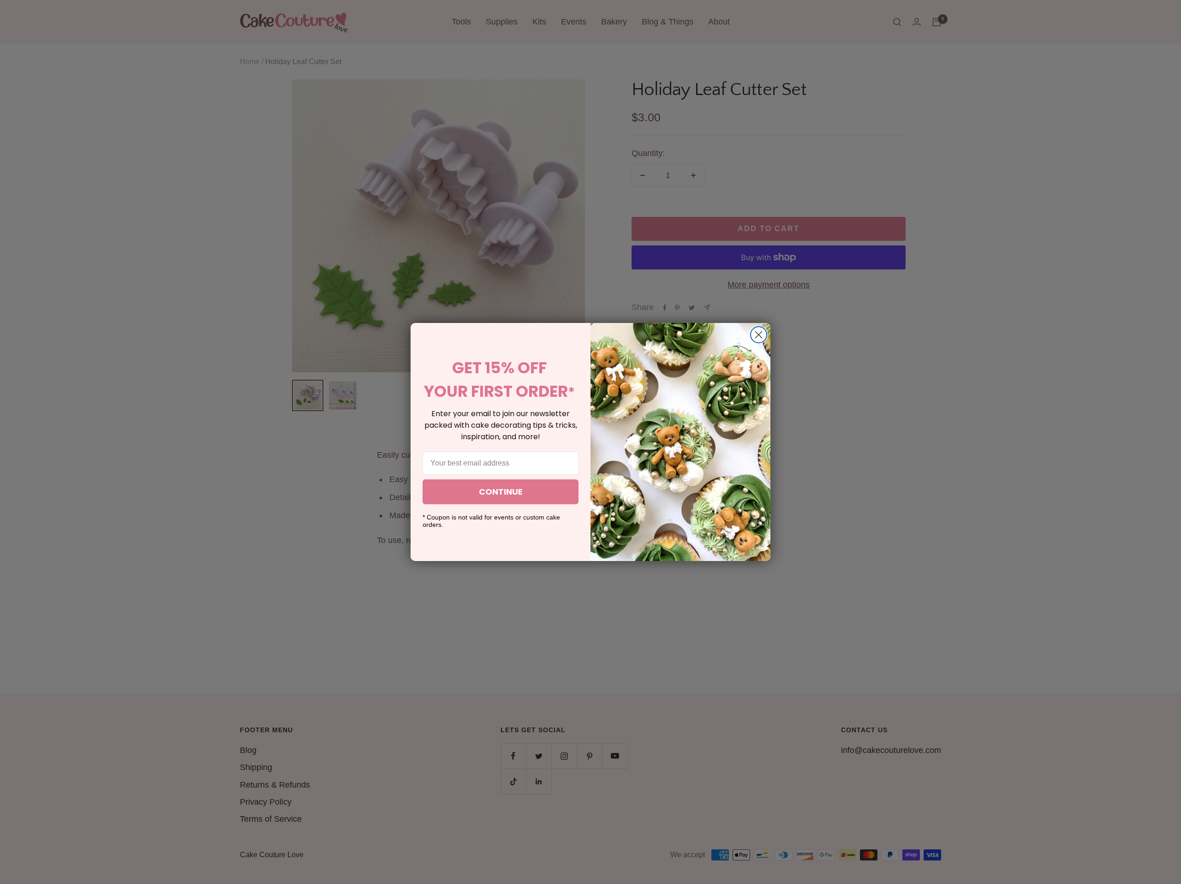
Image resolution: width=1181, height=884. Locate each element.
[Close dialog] (759, 335)
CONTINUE (501, 491)
